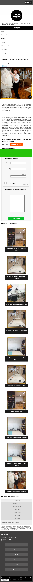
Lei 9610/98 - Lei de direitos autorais (11, 529)
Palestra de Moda (5, 45)
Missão (16, 554)
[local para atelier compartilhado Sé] (16, 426)
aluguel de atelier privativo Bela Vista (16, 249)
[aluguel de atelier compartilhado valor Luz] (16, 264)
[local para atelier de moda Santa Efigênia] (16, 451)
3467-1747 (7, 540)
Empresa (16, 550)
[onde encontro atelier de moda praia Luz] (16, 318)
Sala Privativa (4, 49)
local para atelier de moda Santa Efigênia (16, 464)
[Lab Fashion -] (16, 13)
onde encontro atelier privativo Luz (16, 304)
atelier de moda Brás (16, 411)
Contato (16, 564)
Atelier (2, 31)
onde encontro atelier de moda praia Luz (16, 331)
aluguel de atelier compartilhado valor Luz (16, 277)
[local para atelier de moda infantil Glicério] (16, 346)
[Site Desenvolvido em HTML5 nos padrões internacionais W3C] (5, 580)
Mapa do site (16, 569)
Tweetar (4, 66)
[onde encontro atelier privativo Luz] (16, 292)
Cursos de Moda (5, 35)
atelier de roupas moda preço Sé (16, 491)
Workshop (3, 53)
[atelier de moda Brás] (16, 400)
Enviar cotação (16, 218)
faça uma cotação (16, 144)
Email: (8, 169)
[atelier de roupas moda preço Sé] (16, 479)
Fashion (3, 42)
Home (16, 545)
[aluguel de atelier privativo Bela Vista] (16, 237)
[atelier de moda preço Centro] (16, 374)
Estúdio (3, 38)
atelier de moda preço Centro (16, 385)
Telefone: (23, 174)
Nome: (8, 163)
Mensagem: (21, 194)
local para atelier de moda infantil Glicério (16, 358)
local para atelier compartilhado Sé (17, 437)
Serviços (16, 28)
